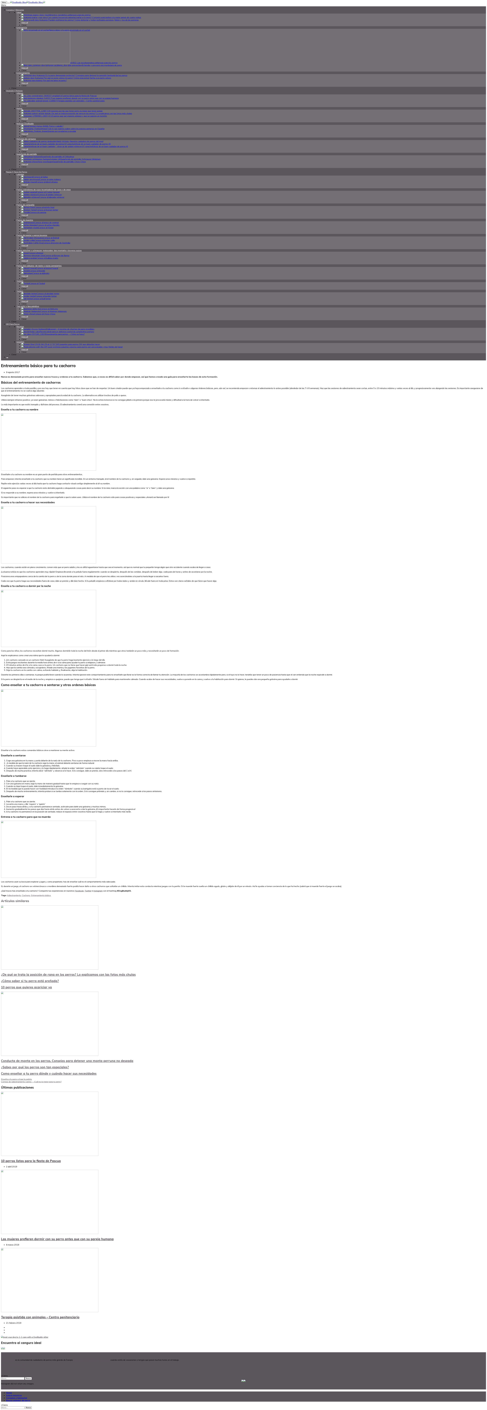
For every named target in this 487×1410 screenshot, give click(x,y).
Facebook (79, 891)
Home (9, 1392)
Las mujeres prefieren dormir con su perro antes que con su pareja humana (57, 1239)
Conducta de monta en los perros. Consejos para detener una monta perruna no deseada (67, 1061)
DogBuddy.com (8, 1360)
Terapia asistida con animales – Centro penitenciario (40, 1317)
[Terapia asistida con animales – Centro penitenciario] (49, 1311)
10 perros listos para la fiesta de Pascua (31, 1161)
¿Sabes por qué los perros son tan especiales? (35, 1067)
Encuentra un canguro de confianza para (91, 1360)
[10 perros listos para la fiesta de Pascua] (49, 1155)
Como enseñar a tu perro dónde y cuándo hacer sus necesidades (49, 1073)
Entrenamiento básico (41, 895)
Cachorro (26, 895)
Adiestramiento (14, 895)
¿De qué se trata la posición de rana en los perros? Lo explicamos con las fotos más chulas (68, 974)
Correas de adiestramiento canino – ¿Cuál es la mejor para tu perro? (31, 1081)
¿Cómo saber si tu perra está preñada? (30, 981)
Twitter (88, 891)
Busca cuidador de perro (18, 1400)
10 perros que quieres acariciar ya (26, 987)
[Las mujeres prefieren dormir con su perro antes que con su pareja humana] (49, 1233)
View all (24, 22)
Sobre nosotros (14, 1395)
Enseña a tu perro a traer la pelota (16, 1079)
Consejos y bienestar (16, 1398)
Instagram (98, 891)
